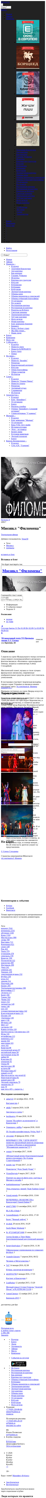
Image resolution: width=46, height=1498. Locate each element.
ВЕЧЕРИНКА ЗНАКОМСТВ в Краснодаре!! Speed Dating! (19, 1201)
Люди (13, 1344)
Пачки (14, 354)
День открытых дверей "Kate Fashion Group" (25, 1189)
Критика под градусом (26, 161)
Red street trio (11, 1103)
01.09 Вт (25, 628)
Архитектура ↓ (12, 395)
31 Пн (18, 628)
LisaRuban (10, 1283)
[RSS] (12, 1439)
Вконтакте (10, 910)
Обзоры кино (22, 175)
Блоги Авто (16, 351)
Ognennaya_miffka (14, 1127)
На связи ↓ (10, 356)
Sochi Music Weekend (15, 1228)
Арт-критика (22, 152)
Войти (35, 745)
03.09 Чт (40, 628)
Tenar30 (25, 539)
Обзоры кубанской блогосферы (30, 180)
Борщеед (15, 326)
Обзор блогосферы (19, 370)
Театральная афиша (9, 534)
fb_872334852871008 (15, 1232)
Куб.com (20, 164)
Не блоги (15, 1368)
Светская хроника (24, 193)
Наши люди (16, 333)
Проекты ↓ (10, 264)
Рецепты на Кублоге (25, 191)
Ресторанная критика (25, 187)
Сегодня (5, 628)
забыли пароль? (8, 755)
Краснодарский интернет (22, 365)
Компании (10, 337)
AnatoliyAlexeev (13, 1257)
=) (7, 1467)
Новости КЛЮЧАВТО (21, 349)
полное (9, 619)
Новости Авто (17, 347)
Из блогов (15, 374)
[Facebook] (6, 1439)
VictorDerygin (12, 1173)
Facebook (10, 908)
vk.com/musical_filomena (26, 686)
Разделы (14, 1339)
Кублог (9, 906)
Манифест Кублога (21, 1476)
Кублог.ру (5, 2)
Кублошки (20, 168)
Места (14, 1351)
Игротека (20, 159)
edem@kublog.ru (13, 1412)
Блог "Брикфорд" (18, 399)
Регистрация (11, 250)
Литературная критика (26, 173)
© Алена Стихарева (9, 851)
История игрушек (19, 427)
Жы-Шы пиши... (18, 331)
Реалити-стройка (18, 406)
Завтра (12, 628)
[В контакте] (7, 1439)
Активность (16, 1346)
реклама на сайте (13, 1425)
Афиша (9, 262)
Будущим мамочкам (19, 434)
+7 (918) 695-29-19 (14, 1421)
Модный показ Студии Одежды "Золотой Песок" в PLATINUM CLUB (24, 1288)
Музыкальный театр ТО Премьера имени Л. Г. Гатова (17, 639)
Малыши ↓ (10, 416)
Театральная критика (25, 196)
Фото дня (10, 340)
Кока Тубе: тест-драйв (20, 425)
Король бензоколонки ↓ (16, 441)
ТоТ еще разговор (24, 198)
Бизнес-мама (16, 432)
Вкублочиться (12, 1484)
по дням (9, 622)
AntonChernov (12, 1294)
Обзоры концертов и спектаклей (30, 177)
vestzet (9, 1151)
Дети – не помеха (18, 429)
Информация (12, 605)
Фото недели (22, 200)
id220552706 (11, 1274)
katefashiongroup (13, 1184)
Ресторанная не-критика (27, 189)
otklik (8, 1108)
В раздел (15, 266)
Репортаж (15, 363)
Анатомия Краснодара (26, 150)
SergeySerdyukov (13, 1246)
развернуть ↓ (6, 688)
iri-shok (9, 1224)
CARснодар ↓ (12, 342)
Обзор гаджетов (18, 372)
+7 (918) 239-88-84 (14, 1409)
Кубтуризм (21, 170)
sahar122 (9, 1099)
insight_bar (10, 1165)
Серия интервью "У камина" (23, 413)
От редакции (22, 182)
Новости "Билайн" (19, 360)
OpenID (4, 744)
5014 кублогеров (13, 1446)
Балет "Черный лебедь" (16, 1219)
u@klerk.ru (10, 1423)
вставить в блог (8, 554)
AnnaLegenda (12, 1195)
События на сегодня (20, 1358)
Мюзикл (9, 545)
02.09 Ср (33, 628)
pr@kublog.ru (12, 1435)
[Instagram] (9, 1439)
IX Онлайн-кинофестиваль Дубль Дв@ (23, 1132)
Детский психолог (19, 436)
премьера (10, 548)
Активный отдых (18, 388)
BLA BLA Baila (13, 1211)
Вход (22, 757)
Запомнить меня (11, 757)
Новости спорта (18, 383)
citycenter (10, 1136)
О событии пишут (14, 607)
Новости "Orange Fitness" (22, 381)
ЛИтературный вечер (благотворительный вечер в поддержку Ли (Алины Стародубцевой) (24, 1158)
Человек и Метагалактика (17, 1261)
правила (9, 1414)
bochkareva (10, 1116)
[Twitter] (8, 1439)
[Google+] (10, 1439)
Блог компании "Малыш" (22, 420)
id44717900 (11, 1206)
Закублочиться (12, 1482)
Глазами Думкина (24, 157)
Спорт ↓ (9, 377)
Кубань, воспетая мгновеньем (19, 1270)
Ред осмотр (21, 184)
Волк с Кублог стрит (20, 328)
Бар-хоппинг (21, 154)
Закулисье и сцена (14, 1112)
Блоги (8, 335)
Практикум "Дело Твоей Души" (20, 1169)
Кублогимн (11, 1441)
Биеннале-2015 (12, 1298)
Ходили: (5, 520)
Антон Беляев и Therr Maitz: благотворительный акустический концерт (25, 1238)
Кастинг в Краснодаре (16, 1278)
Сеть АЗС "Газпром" (20, 445)
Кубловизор (21, 166)
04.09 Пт (5, 630)
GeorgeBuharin (12, 1215)
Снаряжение (16, 390)
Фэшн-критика (22, 203)
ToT (8, 1265)
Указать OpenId (7, 742)
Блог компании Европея (21, 324)
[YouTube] (11, 1439)
